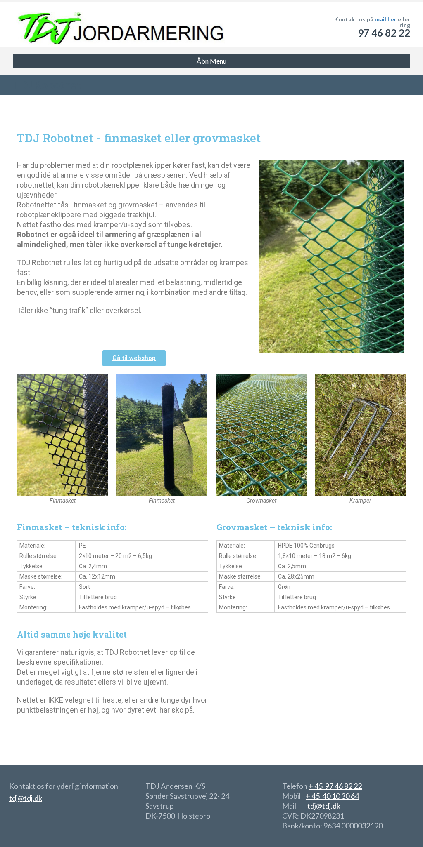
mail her (386, 19)
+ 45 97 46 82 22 (335, 786)
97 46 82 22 (384, 33)
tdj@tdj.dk (25, 797)
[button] (134, 358)
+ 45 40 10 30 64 (332, 795)
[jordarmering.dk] (119, 24)
